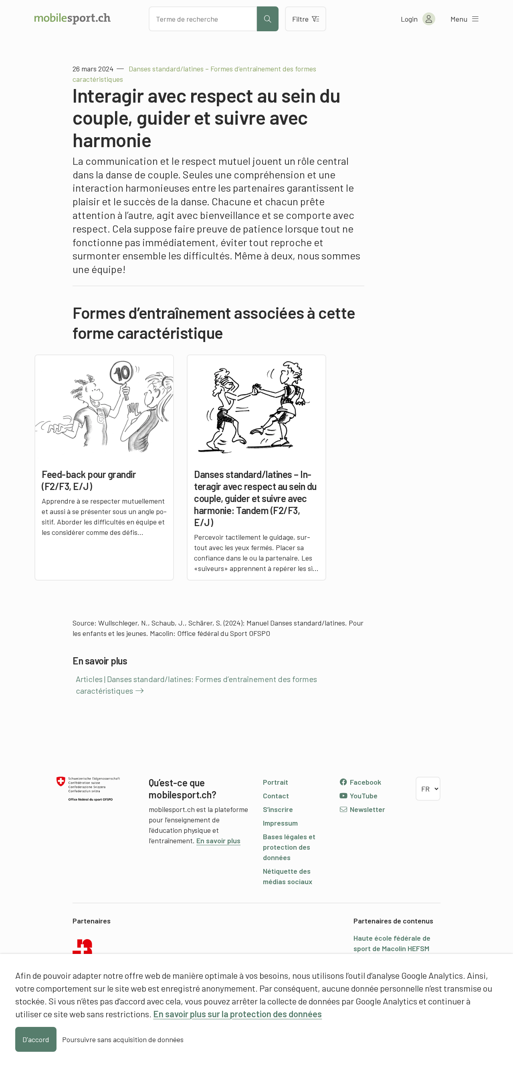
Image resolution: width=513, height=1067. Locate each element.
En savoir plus (218, 840)
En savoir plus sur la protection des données (237, 1013)
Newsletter (366, 809)
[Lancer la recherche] (268, 18)
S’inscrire (278, 809)
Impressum (280, 822)
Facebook (364, 781)
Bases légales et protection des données (289, 847)
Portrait (275, 781)
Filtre (300, 18)
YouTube (363, 795)
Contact (276, 795)
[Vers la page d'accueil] (72, 18)
